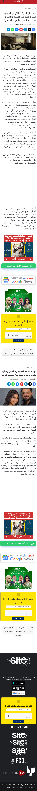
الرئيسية (32, 9)
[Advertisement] (18, 186)
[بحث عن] (3, 2)
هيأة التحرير (30, 788)
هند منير (31, 25)
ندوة (5, 354)
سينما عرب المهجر (16, 350)
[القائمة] (33, 2)
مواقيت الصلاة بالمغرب (9, 788)
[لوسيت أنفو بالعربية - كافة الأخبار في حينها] (18, 1)
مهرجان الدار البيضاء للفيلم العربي (21, 354)
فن (5, 350)
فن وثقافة (26, 9)
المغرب (29, 350)
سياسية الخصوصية (21, 788)
